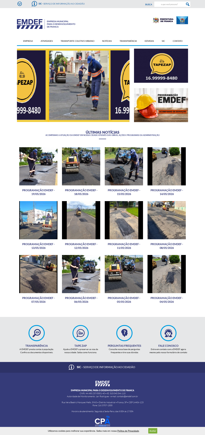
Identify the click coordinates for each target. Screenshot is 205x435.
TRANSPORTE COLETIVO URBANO (77, 41)
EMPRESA (28, 41)
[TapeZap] (73, 85)
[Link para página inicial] (51, 24)
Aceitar (152, 430)
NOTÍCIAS (107, 41)
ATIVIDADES (47, 41)
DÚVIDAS (149, 41)
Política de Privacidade (128, 430)
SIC (163, 41)
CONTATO (177, 41)
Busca (148, 4)
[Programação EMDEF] (161, 105)
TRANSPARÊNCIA (128, 41)
